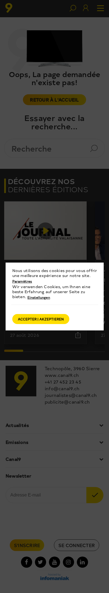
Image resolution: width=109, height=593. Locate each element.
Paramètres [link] (22, 281)
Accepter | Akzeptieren (41, 319)
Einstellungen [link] (38, 297)
